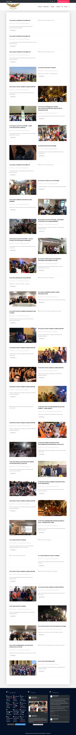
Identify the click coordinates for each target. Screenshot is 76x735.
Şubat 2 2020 (41, 263)
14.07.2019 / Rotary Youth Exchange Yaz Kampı (52, 626)
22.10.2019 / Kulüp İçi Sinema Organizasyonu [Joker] (22, 312)
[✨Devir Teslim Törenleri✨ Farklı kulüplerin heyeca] (23, 699)
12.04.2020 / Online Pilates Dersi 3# (19, 36)
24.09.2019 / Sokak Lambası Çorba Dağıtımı (22, 347)
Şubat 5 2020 (12, 243)
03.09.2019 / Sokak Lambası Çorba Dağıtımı (22, 387)
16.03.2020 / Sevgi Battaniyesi (47, 67)
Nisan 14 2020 (12, 23)
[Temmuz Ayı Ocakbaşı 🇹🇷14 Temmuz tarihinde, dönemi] (16, 719)
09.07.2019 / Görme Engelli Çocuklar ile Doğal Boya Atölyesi (21, 646)
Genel (22, 23)
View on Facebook (53, 715)
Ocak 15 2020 (41, 296)
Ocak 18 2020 (12, 280)
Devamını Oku (13, 30)
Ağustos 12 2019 (13, 466)
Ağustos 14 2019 (41, 447)
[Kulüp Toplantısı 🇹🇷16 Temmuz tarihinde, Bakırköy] (9, 719)
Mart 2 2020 (41, 148)
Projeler (52, 6)
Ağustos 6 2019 (12, 503)
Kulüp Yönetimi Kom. (54, 113)
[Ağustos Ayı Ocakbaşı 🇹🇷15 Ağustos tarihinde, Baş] (9, 699)
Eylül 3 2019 (12, 389)
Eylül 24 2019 (12, 350)
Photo (53, 713)
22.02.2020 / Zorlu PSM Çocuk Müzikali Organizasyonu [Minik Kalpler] (49, 259)
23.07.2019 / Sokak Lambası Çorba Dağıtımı (22, 571)
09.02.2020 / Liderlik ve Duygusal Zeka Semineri (20, 200)
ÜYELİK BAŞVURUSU (63, 1)
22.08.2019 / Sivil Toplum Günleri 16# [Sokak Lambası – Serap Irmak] (51, 407)
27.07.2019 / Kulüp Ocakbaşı (17, 540)
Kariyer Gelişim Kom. (26, 204)
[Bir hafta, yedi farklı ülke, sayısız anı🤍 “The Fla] (16, 712)
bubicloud (48, 733)
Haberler (58, 6)
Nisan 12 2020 (12, 39)
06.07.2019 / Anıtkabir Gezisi (46, 661)
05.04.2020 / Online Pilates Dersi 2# (20, 52)
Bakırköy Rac (56, 695)
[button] (69, 6)
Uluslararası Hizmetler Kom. (57, 629)
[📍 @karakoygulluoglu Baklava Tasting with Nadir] (9, 712)
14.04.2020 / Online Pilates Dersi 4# (19, 20)
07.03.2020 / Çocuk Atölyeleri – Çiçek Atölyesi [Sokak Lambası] (20, 126)
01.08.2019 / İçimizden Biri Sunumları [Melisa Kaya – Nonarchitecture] (51, 521)
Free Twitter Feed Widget (38, 724)
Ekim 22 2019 (12, 315)
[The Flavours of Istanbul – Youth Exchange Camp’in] (23, 712)
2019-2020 (18, 23)
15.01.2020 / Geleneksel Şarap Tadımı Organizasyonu (48, 293)
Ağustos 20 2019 (13, 425)
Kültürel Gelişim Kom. (26, 23)
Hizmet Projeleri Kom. (54, 70)
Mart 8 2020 (41, 113)
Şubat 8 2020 (41, 224)
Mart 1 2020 (12, 167)
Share (58, 715)
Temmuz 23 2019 (13, 574)
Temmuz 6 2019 (41, 664)
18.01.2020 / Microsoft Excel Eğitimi (20, 278)
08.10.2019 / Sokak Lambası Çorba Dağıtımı (51, 328)
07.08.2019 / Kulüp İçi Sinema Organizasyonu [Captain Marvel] (51, 482)
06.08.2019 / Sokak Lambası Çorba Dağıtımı (22, 501)
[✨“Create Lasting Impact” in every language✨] (16, 705)
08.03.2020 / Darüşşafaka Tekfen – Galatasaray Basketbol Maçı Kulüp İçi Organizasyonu (50, 108)
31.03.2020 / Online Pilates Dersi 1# (19, 165)
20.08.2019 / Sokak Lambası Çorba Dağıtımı (22, 422)
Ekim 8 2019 (41, 331)
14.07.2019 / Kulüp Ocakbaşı (17, 606)
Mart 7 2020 (12, 130)
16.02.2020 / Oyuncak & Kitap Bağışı (48, 180)
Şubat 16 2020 (41, 183)
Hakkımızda (46, 6)
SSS (62, 6)
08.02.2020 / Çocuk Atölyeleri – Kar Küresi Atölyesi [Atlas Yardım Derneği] (51, 220)
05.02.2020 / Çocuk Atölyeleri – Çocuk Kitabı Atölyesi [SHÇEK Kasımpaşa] (21, 239)
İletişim (65, 6)
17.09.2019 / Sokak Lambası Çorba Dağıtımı (50, 368)
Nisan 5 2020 (12, 54)
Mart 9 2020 (12, 89)
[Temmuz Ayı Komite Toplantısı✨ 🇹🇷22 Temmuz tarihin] (23, 705)
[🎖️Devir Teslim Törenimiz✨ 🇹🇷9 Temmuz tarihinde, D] (23, 719)
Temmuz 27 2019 (13, 542)
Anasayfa (40, 6)
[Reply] (29, 712)
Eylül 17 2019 (41, 370)
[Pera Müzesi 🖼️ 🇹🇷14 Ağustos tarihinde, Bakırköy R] (16, 699)
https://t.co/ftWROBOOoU (33, 699)
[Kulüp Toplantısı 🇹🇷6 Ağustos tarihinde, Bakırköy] (9, 705)
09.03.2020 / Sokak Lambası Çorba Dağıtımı (22, 87)
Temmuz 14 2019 (42, 590)
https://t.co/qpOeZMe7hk (37, 721)
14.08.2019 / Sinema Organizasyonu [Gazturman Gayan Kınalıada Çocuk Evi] (51, 443)
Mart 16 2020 (41, 70)
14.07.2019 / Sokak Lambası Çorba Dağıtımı (51, 587)
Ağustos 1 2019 (41, 525)
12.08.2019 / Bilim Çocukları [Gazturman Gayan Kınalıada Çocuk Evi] (21, 462)
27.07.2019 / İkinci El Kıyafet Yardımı (48, 555)
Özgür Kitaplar (9, 1)
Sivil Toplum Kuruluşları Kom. (57, 411)
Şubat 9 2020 (12, 204)
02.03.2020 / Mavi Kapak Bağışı (47, 146)
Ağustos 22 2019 (41, 411)
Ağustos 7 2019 (41, 486)
